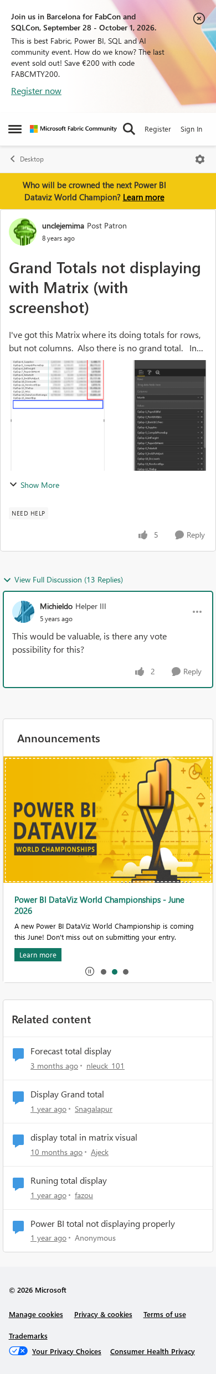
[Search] (129, 129)
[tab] (103, 971)
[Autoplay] (90, 971)
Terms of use (164, 1314)
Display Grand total (67, 1094)
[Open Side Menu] (15, 129)
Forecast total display (70, 1050)
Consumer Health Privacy (152, 1351)
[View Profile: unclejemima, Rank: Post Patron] (23, 232)
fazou (84, 1195)
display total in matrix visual (83, 1137)
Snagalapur (93, 1109)
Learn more (143, 196)
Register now (36, 90)
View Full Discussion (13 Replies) (68, 579)
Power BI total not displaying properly (102, 1223)
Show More (39, 485)
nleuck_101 (105, 1065)
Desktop (32, 159)
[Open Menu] (200, 159)
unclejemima (63, 225)
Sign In (191, 128)
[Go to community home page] (73, 129)
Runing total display (68, 1180)
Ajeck (100, 1152)
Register (158, 128)
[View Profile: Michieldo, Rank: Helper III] (23, 612)
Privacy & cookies (103, 1314)
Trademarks (28, 1335)
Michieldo (56, 606)
